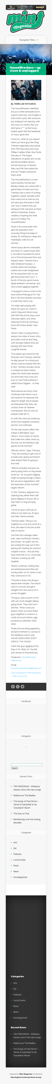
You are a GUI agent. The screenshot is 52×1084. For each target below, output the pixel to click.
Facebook (18, 687)
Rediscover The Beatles (24, 795)
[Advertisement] (28, 916)
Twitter (22, 687)
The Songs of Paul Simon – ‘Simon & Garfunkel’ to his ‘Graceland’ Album (26, 804)
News (16, 871)
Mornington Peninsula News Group (26, 1077)
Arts (15, 842)
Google (13, 687)
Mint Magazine (25, 1074)
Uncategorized (20, 877)
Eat (15, 848)
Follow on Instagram (27, 752)
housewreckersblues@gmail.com (26, 668)
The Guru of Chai (21, 813)
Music (16, 865)
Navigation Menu (27, 40)
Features (17, 854)
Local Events (19, 860)
